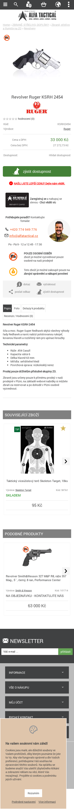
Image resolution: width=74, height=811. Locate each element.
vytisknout (49, 284)
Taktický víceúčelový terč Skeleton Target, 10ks (37, 481)
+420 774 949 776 (23, 229)
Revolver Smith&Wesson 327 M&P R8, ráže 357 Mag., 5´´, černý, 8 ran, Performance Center (36, 578)
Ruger (67, 129)
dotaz (26, 284)
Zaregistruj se (38, 199)
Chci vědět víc (48, 202)
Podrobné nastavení (24, 802)
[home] (37, 20)
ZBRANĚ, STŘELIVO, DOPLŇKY (30, 25)
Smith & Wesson (23, 590)
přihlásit (66, 651)
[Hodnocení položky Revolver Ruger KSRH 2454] (10, 118)
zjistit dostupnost (37, 171)
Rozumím (33, 793)
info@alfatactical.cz (23, 236)
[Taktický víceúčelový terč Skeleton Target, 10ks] (37, 472)
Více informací (47, 802)
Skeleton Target (23, 490)
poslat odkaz (22, 292)
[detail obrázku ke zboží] (37, 63)
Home (6, 25)
